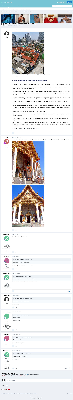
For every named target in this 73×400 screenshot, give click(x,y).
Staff (17, 8)
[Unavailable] (28, 52)
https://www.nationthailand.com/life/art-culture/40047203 (26, 128)
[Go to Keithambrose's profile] (6, 238)
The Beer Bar (20, 25)
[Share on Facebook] (3, 389)
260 (7, 147)
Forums (2, 8)
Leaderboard (28, 8)
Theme (31, 396)
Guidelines (12, 8)
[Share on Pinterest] (9, 389)
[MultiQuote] (13, 133)
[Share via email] (7, 389)
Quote (16, 229)
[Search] (71, 6)
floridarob (6, 334)
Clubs (7, 8)
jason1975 (6, 256)
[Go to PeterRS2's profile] (6, 141)
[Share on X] (1, 389)
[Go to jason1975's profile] (6, 260)
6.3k (7, 344)
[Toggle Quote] (13, 259)
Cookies (41, 396)
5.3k (7, 244)
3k (7, 266)
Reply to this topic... (12, 380)
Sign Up (69, 2)
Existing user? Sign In (61, 2)
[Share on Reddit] (5, 389)
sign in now (27, 374)
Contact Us (37, 396)
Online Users (22, 8)
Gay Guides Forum (6, 2)
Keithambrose (6, 234)
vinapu (67, 291)
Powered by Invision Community (36, 398)
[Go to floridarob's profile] (6, 338)
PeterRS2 (6, 137)
